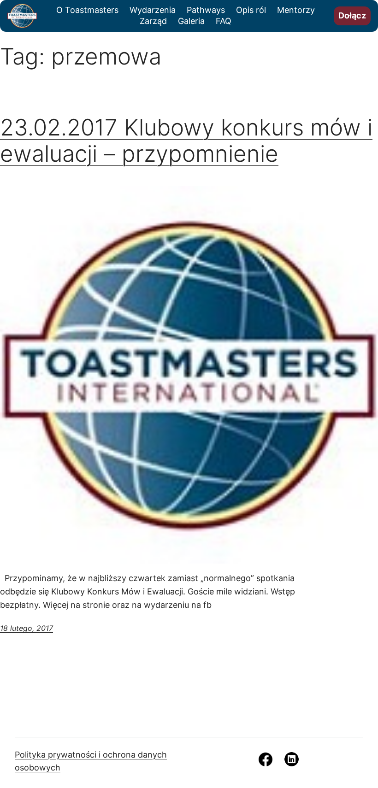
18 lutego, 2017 (26, 628)
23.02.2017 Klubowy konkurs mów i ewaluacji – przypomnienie (186, 140)
